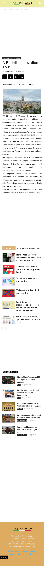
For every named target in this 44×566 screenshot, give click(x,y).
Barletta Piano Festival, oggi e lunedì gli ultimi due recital (28, 319)
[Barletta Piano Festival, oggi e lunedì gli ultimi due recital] (8, 319)
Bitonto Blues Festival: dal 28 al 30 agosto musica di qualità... (28, 379)
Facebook (27, 554)
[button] (40, 3)
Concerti (19, 408)
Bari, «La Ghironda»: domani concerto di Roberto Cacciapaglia (28, 392)
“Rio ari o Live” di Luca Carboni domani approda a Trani (28, 269)
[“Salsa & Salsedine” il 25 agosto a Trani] (8, 293)
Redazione (8, 71)
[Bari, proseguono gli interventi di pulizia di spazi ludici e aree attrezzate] (8, 418)
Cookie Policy (16, 554)
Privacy (33, 551)
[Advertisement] (22, 34)
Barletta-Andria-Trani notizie (18, 9)
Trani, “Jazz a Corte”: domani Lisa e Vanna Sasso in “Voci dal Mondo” (28, 258)
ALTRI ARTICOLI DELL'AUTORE (28, 248)
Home (4, 9)
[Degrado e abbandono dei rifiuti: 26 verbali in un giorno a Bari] (8, 430)
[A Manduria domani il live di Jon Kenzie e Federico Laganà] (8, 406)
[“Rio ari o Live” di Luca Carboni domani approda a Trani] (8, 269)
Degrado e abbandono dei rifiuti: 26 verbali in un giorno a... (28, 429)
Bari (18, 385)
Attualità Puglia (22, 420)
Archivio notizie (21, 551)
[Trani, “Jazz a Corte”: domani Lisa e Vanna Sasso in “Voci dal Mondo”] (8, 257)
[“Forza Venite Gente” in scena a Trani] (8, 281)
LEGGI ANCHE (9, 248)
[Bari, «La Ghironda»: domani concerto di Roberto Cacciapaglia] (8, 393)
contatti (10, 551)
